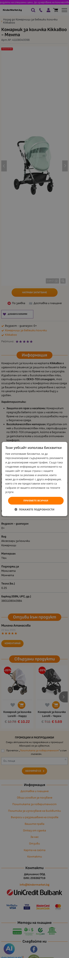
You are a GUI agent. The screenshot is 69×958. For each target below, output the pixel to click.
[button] (34, 509)
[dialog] (34, 479)
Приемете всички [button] (35, 500)
